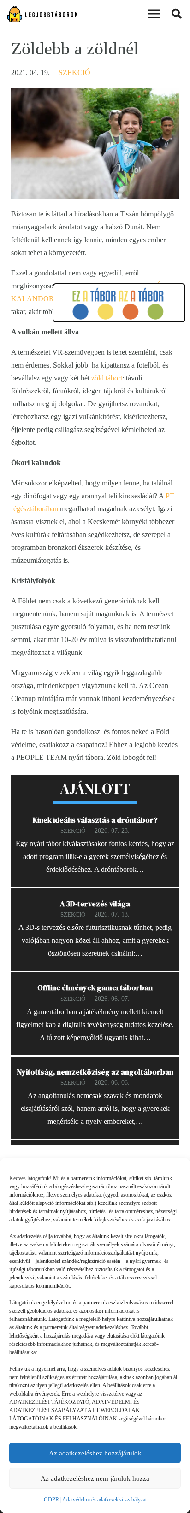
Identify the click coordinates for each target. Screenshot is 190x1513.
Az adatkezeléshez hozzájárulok (95, 1453)
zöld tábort (106, 378)
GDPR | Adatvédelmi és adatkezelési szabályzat (95, 1499)
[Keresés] (177, 14)
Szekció (74, 72)
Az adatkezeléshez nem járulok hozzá (95, 1478)
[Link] (42, 14)
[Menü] (154, 13)
